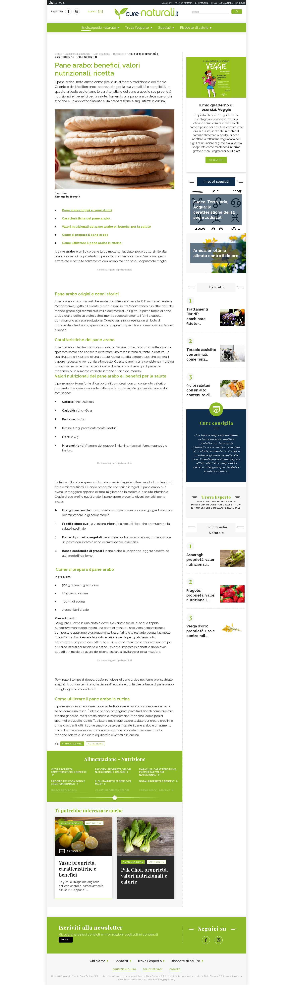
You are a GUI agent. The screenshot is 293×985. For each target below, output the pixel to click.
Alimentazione (72, 744)
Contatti (121, 961)
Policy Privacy (153, 969)
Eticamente (201, 3)
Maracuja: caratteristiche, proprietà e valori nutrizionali (158, 772)
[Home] (146, 14)
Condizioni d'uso (124, 969)
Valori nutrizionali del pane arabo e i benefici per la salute (106, 226)
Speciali (164, 27)
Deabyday (167, 3)
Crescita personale (222, 3)
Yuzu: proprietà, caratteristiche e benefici (69, 771)
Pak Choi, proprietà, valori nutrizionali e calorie (113, 771)
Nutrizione (95, 744)
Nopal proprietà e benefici (157, 781)
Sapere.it (240, 3)
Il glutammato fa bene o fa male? (113, 782)
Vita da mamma (183, 3)
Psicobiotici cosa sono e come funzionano (68, 782)
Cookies (175, 969)
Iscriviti (92, 11)
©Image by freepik (67, 196)
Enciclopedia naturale (98, 27)
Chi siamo (97, 961)
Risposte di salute (194, 27)
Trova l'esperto (137, 27)
